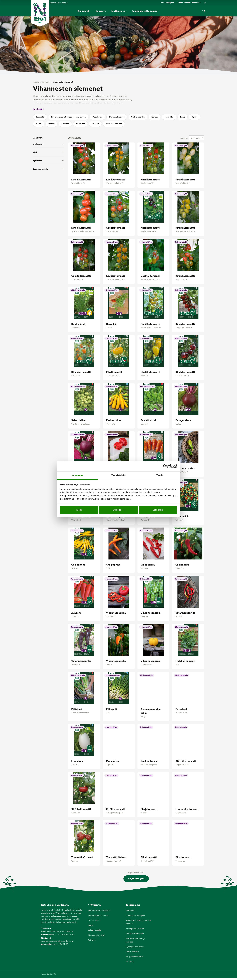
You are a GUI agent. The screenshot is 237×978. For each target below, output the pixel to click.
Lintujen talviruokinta (135, 933)
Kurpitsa (65, 123)
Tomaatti (40, 116)
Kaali (182, 116)
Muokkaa (117, 509)
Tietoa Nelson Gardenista (189, 2)
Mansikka (169, 116)
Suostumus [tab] (77, 475)
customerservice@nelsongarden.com (57, 941)
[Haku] (203, 11)
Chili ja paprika (138, 116)
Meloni (51, 123)
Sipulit (194, 116)
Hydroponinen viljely (135, 946)
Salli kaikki (158, 509)
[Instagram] (205, 3)
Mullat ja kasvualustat (135, 928)
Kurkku (154, 116)
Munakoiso (97, 116)
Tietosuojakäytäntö (96, 935)
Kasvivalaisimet (132, 951)
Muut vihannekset (114, 123)
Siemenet (46, 82)
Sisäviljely (130, 961)
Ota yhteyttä (93, 920)
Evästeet (92, 940)
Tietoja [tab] (159, 475)
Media (90, 925)
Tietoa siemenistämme (98, 915)
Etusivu (36, 82)
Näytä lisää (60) (136, 878)
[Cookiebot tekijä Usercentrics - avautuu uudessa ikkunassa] (165, 466)
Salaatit (95, 123)
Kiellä (79, 509)
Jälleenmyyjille (167, 2)
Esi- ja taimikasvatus (134, 956)
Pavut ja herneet (116, 116)
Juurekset (80, 123)
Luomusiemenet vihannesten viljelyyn (68, 116)
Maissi (39, 123)
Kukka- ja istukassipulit (135, 915)
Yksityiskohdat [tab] (118, 475)
